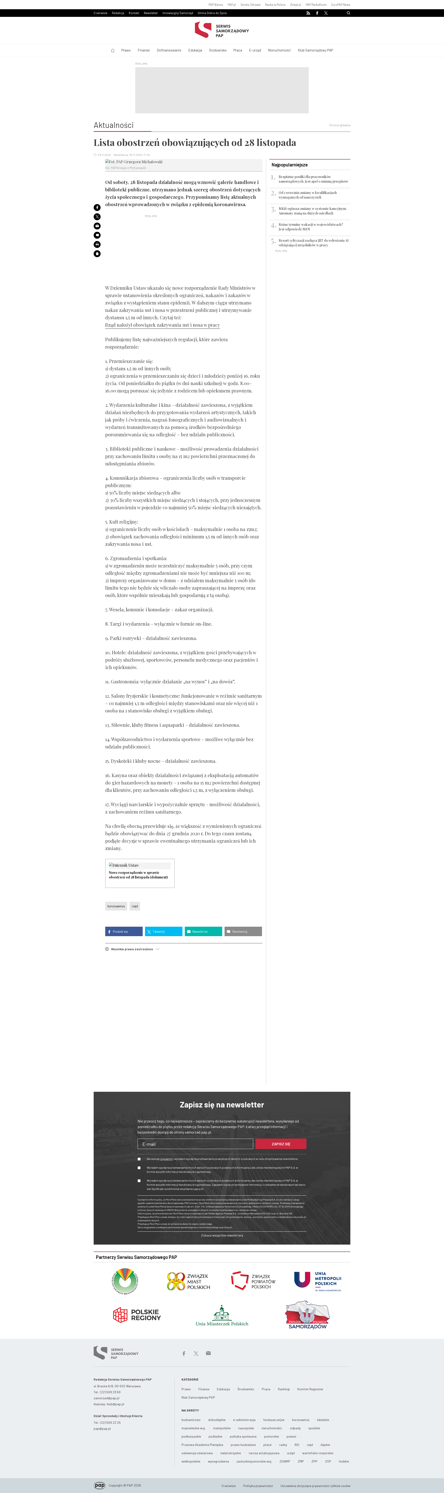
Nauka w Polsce (275, 4)
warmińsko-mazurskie (317, 1453)
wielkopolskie (191, 1461)
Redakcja (118, 13)
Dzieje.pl (295, 4)
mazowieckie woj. (194, 1428)
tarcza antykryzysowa (264, 1453)
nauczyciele (246, 1428)
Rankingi (284, 1389)
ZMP (301, 1461)
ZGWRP (285, 1461)
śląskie (325, 1445)
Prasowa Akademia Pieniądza (202, 1445)
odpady (295, 1428)
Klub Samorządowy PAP (315, 50)
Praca (238, 50)
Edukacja (195, 50)
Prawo (126, 50)
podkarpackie (191, 1436)
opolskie (314, 1428)
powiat (291, 1436)
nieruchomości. (272, 1428)
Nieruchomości (279, 50)
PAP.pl (232, 4)
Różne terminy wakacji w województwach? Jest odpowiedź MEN (311, 226)
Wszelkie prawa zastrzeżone (133, 949)
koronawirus (116, 906)
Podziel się (120, 931)
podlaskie (215, 1436)
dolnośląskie (216, 1420)
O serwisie (100, 13)
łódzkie (344, 1461)
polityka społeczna (243, 1436)
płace (267, 1445)
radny (283, 1445)
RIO (297, 1445)
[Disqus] (183, 1019)
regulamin (166, 1158)
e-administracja (244, 1420)
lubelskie (323, 1420)
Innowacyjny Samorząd (178, 13)
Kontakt (134, 13)
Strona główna (339, 125)
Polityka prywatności (258, 1486)
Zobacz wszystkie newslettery (222, 1235)
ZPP (314, 1461)
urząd (291, 1453)
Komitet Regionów (310, 1389)
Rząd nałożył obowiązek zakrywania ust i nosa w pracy (162, 325)
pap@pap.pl (102, 1428)
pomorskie (271, 1436)
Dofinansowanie (169, 50)
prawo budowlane (243, 1445)
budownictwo (191, 1420)
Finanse (144, 50)
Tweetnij (158, 931)
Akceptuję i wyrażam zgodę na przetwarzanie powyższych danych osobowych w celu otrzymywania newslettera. (222, 1158)
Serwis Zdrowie (250, 4)
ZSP (328, 1461)
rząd (135, 906)
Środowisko (218, 50)
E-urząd (255, 50)
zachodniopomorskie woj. (254, 1461)
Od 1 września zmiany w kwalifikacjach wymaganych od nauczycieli (308, 194)
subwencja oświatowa (197, 1453)
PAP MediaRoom (316, 4)
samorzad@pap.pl (106, 1398)
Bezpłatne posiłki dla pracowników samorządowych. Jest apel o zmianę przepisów (313, 179)
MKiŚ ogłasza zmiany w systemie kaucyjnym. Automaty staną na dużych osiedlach (313, 210)
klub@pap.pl (115, 1404)
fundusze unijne (273, 1420)
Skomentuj (239, 931)
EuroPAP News (340, 4)
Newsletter (151, 13)
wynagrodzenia (218, 1461)
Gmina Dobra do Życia (212, 13)
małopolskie (222, 1428)
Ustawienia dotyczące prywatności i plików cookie (315, 1486)
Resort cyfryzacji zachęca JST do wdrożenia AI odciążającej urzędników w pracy (313, 242)
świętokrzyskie (230, 1453)
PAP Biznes (216, 4)
